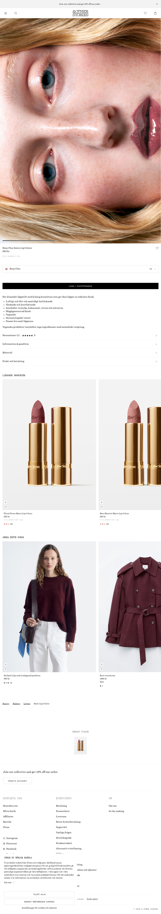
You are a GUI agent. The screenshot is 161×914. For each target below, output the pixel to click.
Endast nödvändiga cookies (39, 902)
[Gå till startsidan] (80, 13)
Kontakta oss (10, 806)
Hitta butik (9, 811)
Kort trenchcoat (107, 676)
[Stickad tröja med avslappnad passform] (49, 606)
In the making (116, 811)
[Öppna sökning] (16, 13)
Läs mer (8, 882)
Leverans (61, 817)
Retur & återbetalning (68, 822)
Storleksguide (64, 838)
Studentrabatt (64, 843)
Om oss (113, 806)
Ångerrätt (61, 827)
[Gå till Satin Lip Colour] (80, 745)
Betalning (61, 806)
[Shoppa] (6, 13)
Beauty (6, 704)
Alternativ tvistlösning (68, 849)
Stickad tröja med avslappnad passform (22, 676)
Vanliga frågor (64, 833)
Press (6, 827)
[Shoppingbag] (155, 13)
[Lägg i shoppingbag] (5, 502)
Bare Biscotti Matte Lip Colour (114, 513)
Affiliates (8, 817)
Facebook (11, 849)
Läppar (27, 704)
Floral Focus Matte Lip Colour (18, 513)
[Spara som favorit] (157, 248)
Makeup (16, 704)
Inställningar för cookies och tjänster (39, 908)
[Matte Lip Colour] (49, 444)
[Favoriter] (145, 13)
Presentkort (63, 811)
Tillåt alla (39, 894)
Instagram (12, 838)
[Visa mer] (80, 4)
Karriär (7, 822)
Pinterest (11, 844)
